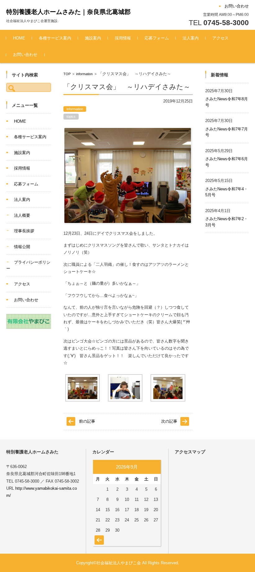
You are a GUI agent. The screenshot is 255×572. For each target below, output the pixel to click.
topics (71, 116)
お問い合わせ (25, 54)
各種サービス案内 (55, 38)
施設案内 (93, 38)
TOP (67, 74)
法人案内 (191, 38)
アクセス (220, 38)
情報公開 (22, 246)
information (84, 74)
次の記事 (169, 421)
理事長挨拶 (24, 231)
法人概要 (22, 215)
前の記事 (87, 421)
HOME (19, 38)
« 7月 (98, 536)
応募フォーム (157, 38)
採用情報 (123, 38)
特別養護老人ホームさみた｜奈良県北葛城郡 (68, 11)
